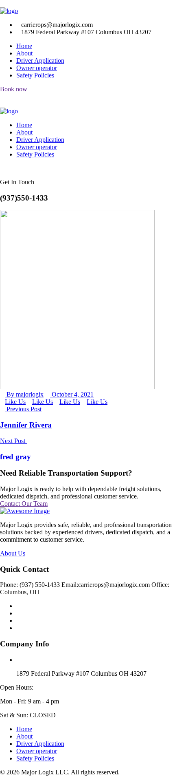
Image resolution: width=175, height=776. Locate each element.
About (24, 53)
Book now (13, 89)
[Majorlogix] (9, 10)
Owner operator (36, 67)
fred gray (15, 456)
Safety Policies (35, 75)
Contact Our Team (24, 503)
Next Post (13, 440)
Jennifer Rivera (26, 425)
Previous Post (23, 409)
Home (24, 45)
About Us (12, 553)
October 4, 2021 (72, 394)
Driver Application (40, 60)
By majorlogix (24, 394)
